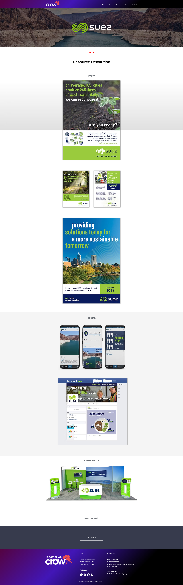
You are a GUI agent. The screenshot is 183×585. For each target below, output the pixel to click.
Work (91, 52)
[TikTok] (92, 574)
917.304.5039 (112, 567)
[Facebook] (88, 574)
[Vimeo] (81, 574)
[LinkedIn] (85, 574)
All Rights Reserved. (98, 581)
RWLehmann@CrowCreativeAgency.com (121, 564)
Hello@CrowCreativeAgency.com (118, 574)
